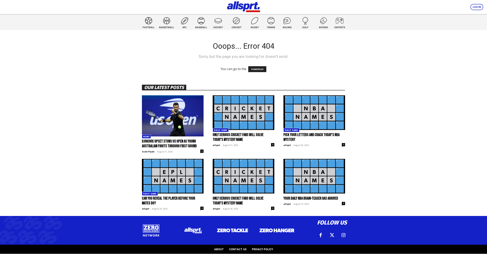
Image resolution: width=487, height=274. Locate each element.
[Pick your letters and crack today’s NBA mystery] (314, 112)
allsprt (216, 145)
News (146, 136)
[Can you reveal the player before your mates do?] (173, 176)
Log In (477, 7)
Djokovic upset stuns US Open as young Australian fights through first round (169, 143)
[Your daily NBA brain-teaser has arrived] (314, 176)
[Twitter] (332, 235)
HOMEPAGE (257, 69)
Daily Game (220, 130)
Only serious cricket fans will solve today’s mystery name (238, 137)
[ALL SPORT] (243, 6)
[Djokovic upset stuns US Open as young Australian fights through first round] (173, 115)
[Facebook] (320, 235)
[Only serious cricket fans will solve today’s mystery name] (243, 112)
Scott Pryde (148, 151)
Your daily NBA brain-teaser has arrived (310, 198)
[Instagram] (343, 235)
